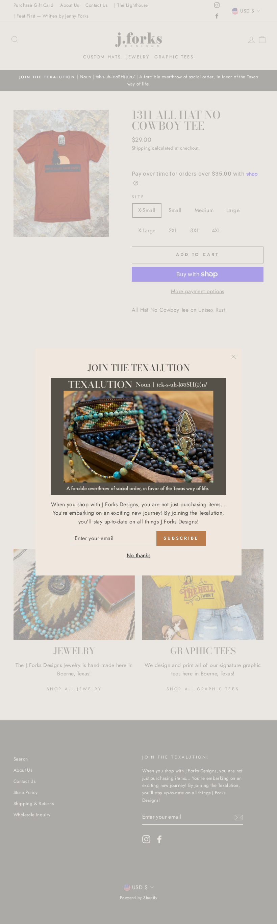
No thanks (139, 555)
